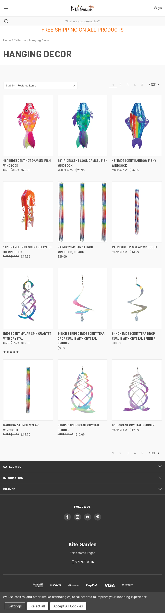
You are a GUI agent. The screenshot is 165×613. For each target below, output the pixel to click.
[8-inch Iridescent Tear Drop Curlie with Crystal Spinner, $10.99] (137, 298)
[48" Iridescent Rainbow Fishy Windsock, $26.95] (137, 125)
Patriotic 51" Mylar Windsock (134, 247)
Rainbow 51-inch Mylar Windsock (21, 427)
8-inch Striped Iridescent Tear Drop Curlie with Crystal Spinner (81, 338)
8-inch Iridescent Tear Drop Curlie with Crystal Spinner (134, 336)
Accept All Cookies (68, 606)
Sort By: (10, 85)
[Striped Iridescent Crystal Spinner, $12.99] (82, 390)
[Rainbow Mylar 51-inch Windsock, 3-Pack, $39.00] (82, 212)
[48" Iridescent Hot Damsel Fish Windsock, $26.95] (28, 125)
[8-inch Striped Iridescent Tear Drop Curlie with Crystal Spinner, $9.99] (82, 298)
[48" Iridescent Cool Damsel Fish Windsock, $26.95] (82, 125)
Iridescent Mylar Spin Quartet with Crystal (27, 336)
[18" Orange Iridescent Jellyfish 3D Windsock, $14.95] (28, 212)
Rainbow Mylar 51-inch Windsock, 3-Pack (75, 249)
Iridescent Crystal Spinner (133, 425)
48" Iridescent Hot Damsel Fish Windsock (27, 163)
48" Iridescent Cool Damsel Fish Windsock (82, 163)
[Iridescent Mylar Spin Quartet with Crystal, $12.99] (28, 298)
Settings (15, 606)
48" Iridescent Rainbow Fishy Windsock (134, 163)
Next (152, 84)
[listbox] (47, 85)
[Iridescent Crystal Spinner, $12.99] (137, 390)
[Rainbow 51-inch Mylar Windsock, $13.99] (28, 390)
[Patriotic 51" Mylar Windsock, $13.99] (137, 212)
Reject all (38, 606)
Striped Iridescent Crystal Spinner (79, 427)
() (159, 8)
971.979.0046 (84, 562)
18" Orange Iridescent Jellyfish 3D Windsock (27, 249)
